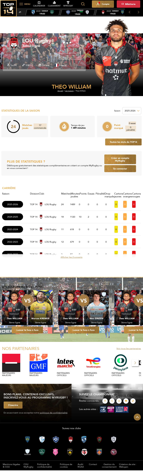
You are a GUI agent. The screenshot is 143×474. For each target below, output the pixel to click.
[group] (42, 12)
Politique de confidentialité (44, 465)
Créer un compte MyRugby (120, 159)
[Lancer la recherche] (82, 4)
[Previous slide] (129, 12)
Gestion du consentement (109, 465)
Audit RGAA (81, 465)
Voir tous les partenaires (128, 348)
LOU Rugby (36, 41)
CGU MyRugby (28, 465)
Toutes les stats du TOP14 (123, 142)
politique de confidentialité (53, 412)
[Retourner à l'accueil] (8, 10)
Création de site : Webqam (127, 465)
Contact (93, 464)
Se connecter (120, 168)
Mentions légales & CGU (11, 465)
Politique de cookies (66, 465)
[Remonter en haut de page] (137, 417)
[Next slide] (138, 12)
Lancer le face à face (27, 330)
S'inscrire (13, 405)
